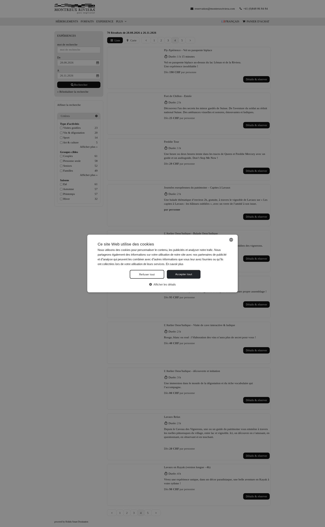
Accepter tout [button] (183, 274)
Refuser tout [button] (147, 274)
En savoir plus (174, 263)
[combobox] (231, 240)
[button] (162, 284)
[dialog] (162, 263)
